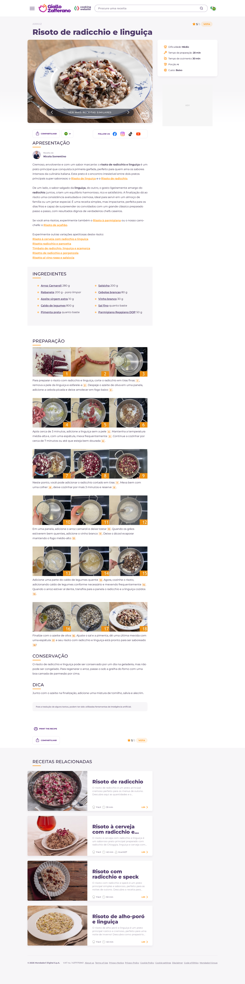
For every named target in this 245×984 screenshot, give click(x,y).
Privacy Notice (116, 963)
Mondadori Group (209, 963)
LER (143, 807)
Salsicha (104, 285)
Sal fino (103, 305)
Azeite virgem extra (54, 299)
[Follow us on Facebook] (115, 134)
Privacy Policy (132, 963)
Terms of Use (101, 963)
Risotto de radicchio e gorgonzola (55, 253)
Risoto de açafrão (55, 225)
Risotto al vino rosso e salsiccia (53, 257)
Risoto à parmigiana (107, 220)
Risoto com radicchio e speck (115, 874)
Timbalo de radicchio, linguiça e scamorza (61, 248)
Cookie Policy (147, 963)
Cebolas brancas (109, 292)
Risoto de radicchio (114, 178)
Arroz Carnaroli (51, 285)
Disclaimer (177, 963)
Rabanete (47, 292)
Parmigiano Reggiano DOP (117, 312)
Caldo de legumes (53, 305)
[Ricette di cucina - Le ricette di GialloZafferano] (213, 8)
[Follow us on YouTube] (138, 134)
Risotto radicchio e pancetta (51, 243)
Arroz (37, 23)
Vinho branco (107, 299)
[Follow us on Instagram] (123, 134)
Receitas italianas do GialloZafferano (65, 8)
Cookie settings (163, 963)
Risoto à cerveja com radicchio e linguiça (60, 239)
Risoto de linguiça (83, 178)
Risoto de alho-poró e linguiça (118, 919)
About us (89, 963)
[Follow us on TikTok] (131, 134)
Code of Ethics (191, 963)
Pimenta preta (51, 312)
